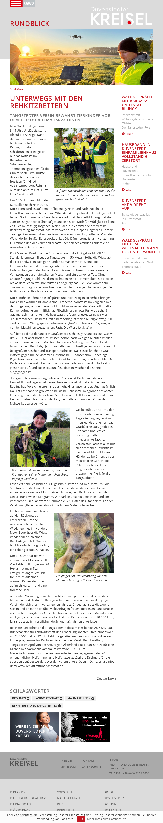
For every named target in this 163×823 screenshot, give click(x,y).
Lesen (129, 134)
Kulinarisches (20, 804)
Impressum (68, 766)
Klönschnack (20, 810)
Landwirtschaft (46, 698)
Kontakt (88, 760)
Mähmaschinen (79, 698)
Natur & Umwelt (69, 798)
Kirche (62, 804)
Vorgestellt (66, 792)
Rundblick (17, 792)
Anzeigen (66, 760)
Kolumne (111, 804)
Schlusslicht (114, 810)
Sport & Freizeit (116, 798)
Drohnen (19, 698)
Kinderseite (66, 810)
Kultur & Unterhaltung (28, 798)
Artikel (109, 792)
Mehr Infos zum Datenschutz (106, 819)
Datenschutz (91, 766)
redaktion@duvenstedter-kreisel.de (129, 766)
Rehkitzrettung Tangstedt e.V (35, 705)
